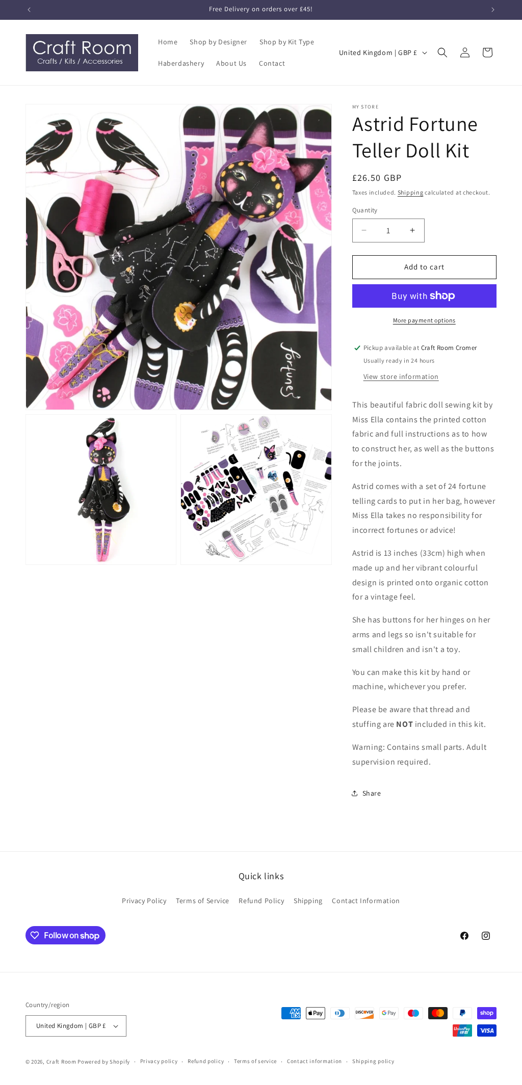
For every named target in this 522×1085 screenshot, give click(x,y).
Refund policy (206, 1061)
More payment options (424, 320)
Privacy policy (159, 1061)
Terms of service (255, 1061)
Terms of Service (202, 900)
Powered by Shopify (103, 1061)
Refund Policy (261, 900)
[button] (442, 52)
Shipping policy (373, 1061)
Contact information (314, 1061)
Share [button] (371, 793)
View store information (401, 376)
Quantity (365, 210)
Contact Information (366, 900)
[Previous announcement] (29, 9)
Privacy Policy (144, 900)
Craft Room (61, 1061)
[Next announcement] (493, 9)
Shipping (411, 192)
